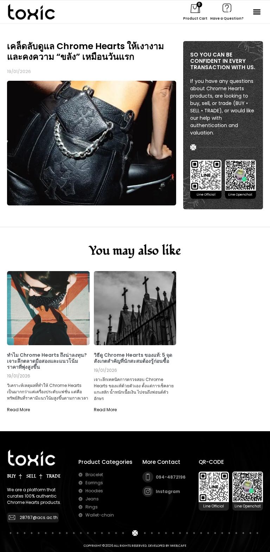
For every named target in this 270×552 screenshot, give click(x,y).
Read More (18, 410)
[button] (257, 12)
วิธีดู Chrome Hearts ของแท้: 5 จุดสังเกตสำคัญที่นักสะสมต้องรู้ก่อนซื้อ (133, 357)
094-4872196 (171, 477)
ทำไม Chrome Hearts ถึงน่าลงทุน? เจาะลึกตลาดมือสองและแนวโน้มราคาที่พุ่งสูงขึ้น (47, 360)
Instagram (168, 491)
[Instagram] (147, 491)
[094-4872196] (147, 477)
